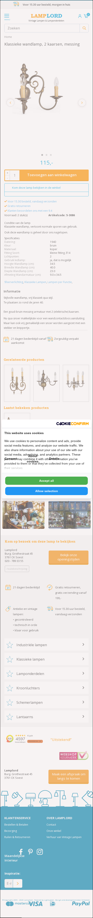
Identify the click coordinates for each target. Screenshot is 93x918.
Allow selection (46, 491)
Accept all (46, 480)
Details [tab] (54, 458)
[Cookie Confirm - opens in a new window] (72, 423)
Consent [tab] (11, 458)
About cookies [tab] (32, 458)
